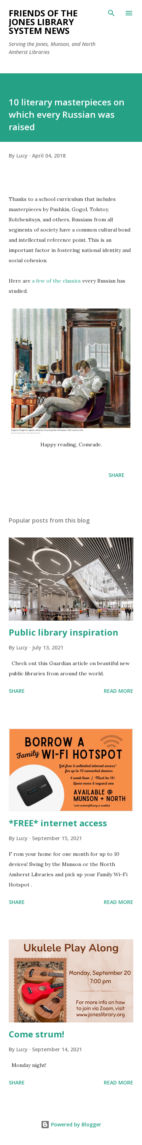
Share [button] (117, 474)
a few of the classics (56, 280)
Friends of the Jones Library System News (43, 21)
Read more (118, 690)
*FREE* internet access (58, 823)
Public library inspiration (63, 632)
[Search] (111, 13)
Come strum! (36, 1034)
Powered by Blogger (75, 1124)
